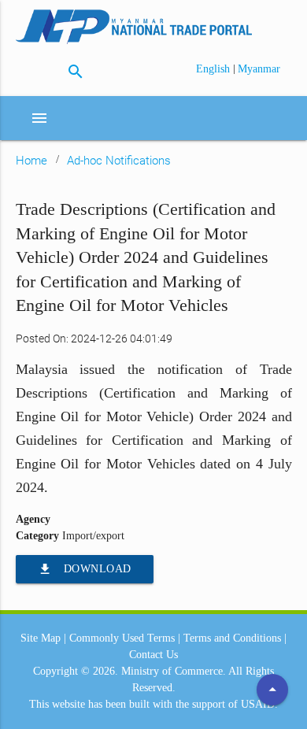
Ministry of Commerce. (173, 671)
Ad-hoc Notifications (119, 161)
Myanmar (259, 69)
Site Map (40, 638)
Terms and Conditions (232, 638)
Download (84, 569)
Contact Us (153, 655)
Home (31, 161)
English (214, 69)
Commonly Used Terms (122, 638)
